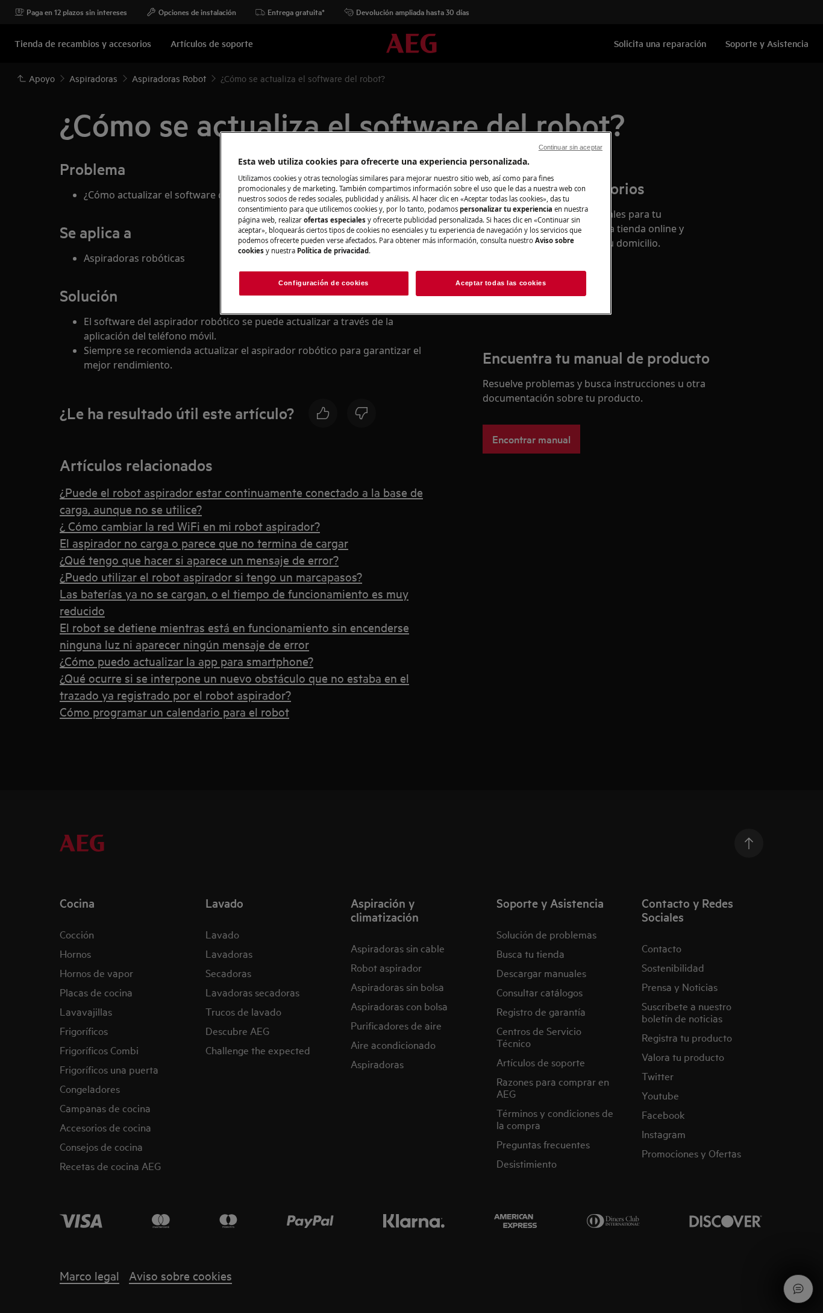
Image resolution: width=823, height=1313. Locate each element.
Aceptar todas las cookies (500, 282)
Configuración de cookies (323, 282)
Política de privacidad (333, 250)
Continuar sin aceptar (570, 147)
